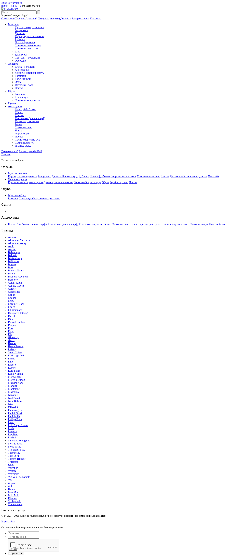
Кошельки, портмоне (27, 121)
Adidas (12, 237)
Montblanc (14, 388)
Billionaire (13, 261)
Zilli (10, 486)
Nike (10, 404)
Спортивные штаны (26, 48)
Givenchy (13, 337)
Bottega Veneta (16, 270)
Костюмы (20, 75)
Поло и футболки (25, 42)
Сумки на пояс (23, 127)
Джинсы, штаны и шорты (29, 72)
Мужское (13, 24)
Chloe (11, 300)
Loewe (12, 367)
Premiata (12, 431)
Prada (11, 428)
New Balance (15, 401)
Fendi (11, 331)
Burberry (13, 279)
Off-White (13, 407)
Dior (10, 319)
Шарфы (19, 115)
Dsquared (13, 325)
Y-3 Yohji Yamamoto (19, 477)
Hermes (12, 343)
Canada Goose (16, 285)
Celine (11, 294)
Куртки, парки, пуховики (29, 27)
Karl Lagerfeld (16, 355)
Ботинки (20, 94)
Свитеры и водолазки (27, 57)
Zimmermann (15, 504)
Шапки (19, 112)
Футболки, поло (24, 84)
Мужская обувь (17, 195)
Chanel (12, 297)
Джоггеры (21, 54)
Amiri (11, 246)
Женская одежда (17, 179)
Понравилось (9, 151)
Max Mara (13, 492)
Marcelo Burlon (16, 379)
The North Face (16, 449)
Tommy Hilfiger (16, 458)
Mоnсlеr (12, 385)
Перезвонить (15, 553)
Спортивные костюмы (28, 45)
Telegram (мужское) (26, 18)
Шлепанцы (21, 97)
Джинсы (20, 33)
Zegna (11, 483)
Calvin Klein (15, 282)
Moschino (13, 391)
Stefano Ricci (15, 443)
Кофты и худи (23, 78)
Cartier (11, 288)
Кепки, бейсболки (25, 109)
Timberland (14, 452)
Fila (10, 334)
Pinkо (11, 422)
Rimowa (12, 498)
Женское (13, 63)
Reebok (12, 437)
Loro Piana (14, 370)
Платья (19, 88)
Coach (11, 306)
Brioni (11, 273)
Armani (12, 249)
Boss (10, 267)
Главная (5, 154)
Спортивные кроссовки (28, 100)
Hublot (12, 489)
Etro (10, 328)
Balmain (12, 255)
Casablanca (14, 291)
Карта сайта (8, 521)
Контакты (95, 18)
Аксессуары (22, 69)
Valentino (13, 467)
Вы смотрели (30, 151)
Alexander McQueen (19, 240)
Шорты (19, 51)
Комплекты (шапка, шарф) (30, 118)
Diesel (11, 316)
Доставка (65, 18)
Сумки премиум (24, 142)
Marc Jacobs (14, 376)
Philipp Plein (15, 419)
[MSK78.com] (9, 8)
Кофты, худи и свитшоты (29, 36)
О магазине (8, 18)
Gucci (11, 340)
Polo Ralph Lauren (18, 425)
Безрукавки (21, 30)
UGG (11, 464)
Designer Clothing (18, 313)
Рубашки (20, 39)
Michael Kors (15, 382)
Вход (4, 2)
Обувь (18, 81)
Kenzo (11, 358)
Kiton (11, 361)
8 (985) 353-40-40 (11, 5)
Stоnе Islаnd (14, 446)
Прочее (19, 136)
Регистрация (15, 2)
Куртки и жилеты (25, 66)
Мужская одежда (17, 173)
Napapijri (13, 395)
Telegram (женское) (49, 18)
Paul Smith (14, 416)
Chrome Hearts (16, 303)
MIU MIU (13, 495)
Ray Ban (13, 434)
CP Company (15, 310)
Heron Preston (15, 346)
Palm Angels (15, 410)
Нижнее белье (23, 145)
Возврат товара (80, 18)
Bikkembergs (15, 258)
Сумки (12, 103)
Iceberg (12, 349)
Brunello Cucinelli (18, 276)
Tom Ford (13, 455)
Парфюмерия (22, 133)
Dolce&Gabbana (17, 322)
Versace (12, 470)
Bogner (12, 264)
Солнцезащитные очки (28, 139)
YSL (10, 480)
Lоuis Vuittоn (15, 373)
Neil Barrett (14, 398)
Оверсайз (20, 60)
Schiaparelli (14, 501)
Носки (18, 130)
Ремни (18, 124)
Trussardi (13, 461)
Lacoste (12, 364)
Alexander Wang (17, 243)
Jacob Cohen (15, 352)
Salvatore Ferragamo (19, 440)
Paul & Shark (15, 413)
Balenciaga (14, 252)
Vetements (13, 473)
